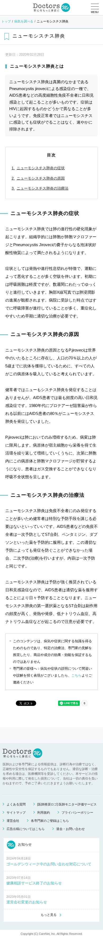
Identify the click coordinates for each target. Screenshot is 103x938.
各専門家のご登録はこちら (50, 821)
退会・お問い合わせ (70, 829)
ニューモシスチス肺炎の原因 (41, 178)
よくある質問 (16, 804)
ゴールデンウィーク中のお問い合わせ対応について (48, 864)
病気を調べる (23, 21)
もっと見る (49, 915)
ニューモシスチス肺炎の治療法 (42, 188)
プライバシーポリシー (77, 812)
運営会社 (13, 821)
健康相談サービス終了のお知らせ (34, 883)
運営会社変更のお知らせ (26, 902)
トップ (6, 21)
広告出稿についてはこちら (26, 829)
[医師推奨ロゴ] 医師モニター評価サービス (67, 804)
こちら (76, 675)
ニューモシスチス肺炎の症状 (41, 168)
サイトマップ (16, 812)
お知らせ (24, 845)
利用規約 (43, 812)
